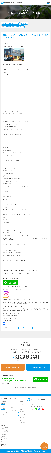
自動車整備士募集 (5, 428)
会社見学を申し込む (5, 435)
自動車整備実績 (22, 412)
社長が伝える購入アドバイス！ (10, 23)
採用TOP (3, 425)
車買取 (20, 409)
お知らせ (4, 411)
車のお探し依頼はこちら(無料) (44, 447)
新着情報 (3, 408)
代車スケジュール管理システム (22, 419)
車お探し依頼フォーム (4, 438)
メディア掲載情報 (5, 413)
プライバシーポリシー (4, 445)
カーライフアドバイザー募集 (5, 432)
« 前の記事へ (5, 327)
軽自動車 (12, 401)
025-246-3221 (15, 315)
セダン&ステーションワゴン (13, 412)
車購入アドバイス (22, 402)
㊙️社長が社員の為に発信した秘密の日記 (12, 26)
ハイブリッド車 (13, 416)
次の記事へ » (45, 327)
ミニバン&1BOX (12, 407)
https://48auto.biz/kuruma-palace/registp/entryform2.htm (15, 275)
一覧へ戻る (25, 328)
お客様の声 (3, 406)
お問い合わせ (4, 441)
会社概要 (3, 403)
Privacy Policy (31, 451)
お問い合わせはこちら (37, 367)
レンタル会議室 (22, 423)
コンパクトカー (13, 403)
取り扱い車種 (8, 320)
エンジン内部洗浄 (22, 415)
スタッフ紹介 (4, 401)
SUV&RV (12, 409)
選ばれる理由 (4, 398)
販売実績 (23, 23)
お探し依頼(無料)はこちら (12, 367)
